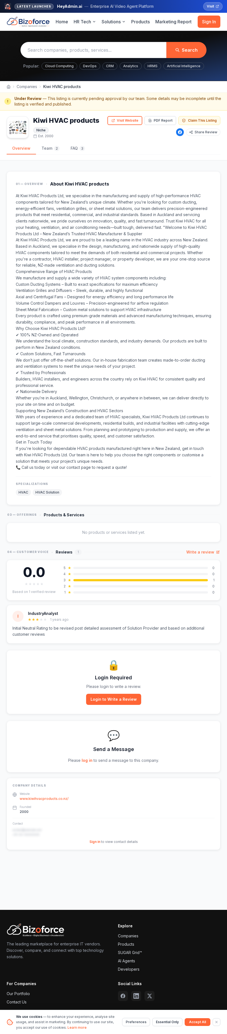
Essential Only (167, 1022)
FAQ (77, 148)
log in (87, 760)
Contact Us (17, 1002)
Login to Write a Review (114, 699)
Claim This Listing (202, 120)
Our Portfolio (18, 993)
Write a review (200, 552)
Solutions (111, 21)
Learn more (77, 1027)
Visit (210, 6)
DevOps (90, 66)
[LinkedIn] (136, 996)
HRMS (153, 66)
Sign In (209, 21)
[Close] (216, 1022)
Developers (129, 969)
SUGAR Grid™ (130, 952)
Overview (21, 148)
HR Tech (82, 21)
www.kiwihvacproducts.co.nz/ (44, 799)
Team (50, 148)
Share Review (206, 132)
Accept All (197, 1022)
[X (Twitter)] (149, 996)
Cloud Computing (59, 66)
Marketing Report (173, 21)
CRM (110, 66)
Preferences (136, 1022)
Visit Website (127, 120)
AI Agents (126, 960)
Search (190, 50)
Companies (27, 86)
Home (62, 21)
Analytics (130, 66)
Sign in (94, 842)
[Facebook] (180, 132)
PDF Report (163, 120)
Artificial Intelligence (183, 66)
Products (140, 21)
